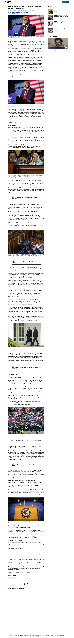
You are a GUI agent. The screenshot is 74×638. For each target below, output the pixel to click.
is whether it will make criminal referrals (33, 42)
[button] (5, 2)
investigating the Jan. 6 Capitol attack (30, 41)
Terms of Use (52, 635)
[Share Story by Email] (41, 13)
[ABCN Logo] (10, 2)
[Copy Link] (43, 13)
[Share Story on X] (38, 13)
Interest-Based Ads (39, 635)
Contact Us (62, 635)
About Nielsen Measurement (47, 635)
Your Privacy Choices (58, 635)
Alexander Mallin (25, 12)
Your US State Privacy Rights (24, 635)
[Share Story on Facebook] (36, 13)
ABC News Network (12, 635)
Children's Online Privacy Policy (32, 635)
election (32, 50)
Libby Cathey (11, 12)
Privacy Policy (17, 635)
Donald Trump (11, 45)
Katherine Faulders (17, 12)
